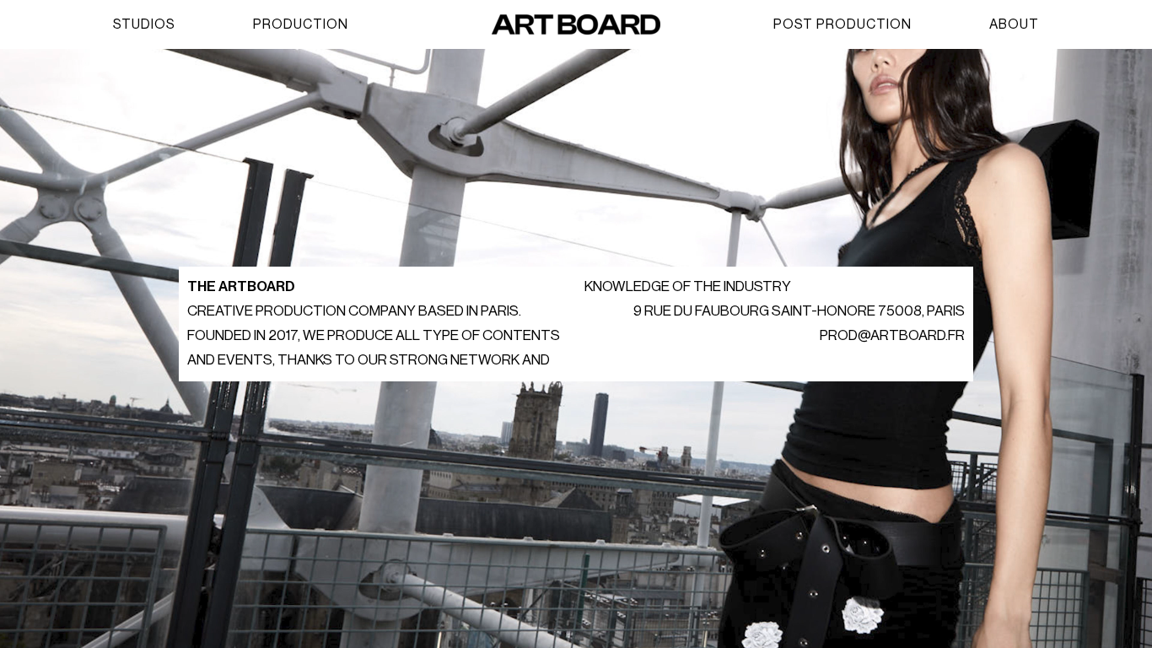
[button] (144, 24)
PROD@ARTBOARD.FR (892, 335)
